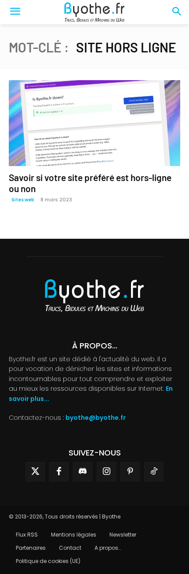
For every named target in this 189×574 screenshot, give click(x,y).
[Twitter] (35, 471)
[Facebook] (59, 471)
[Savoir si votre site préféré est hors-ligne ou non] (94, 123)
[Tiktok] (154, 471)
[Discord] (82, 471)
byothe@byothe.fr (95, 417)
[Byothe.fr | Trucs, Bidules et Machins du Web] (94, 12)
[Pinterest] (130, 471)
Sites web (22, 199)
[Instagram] (106, 471)
